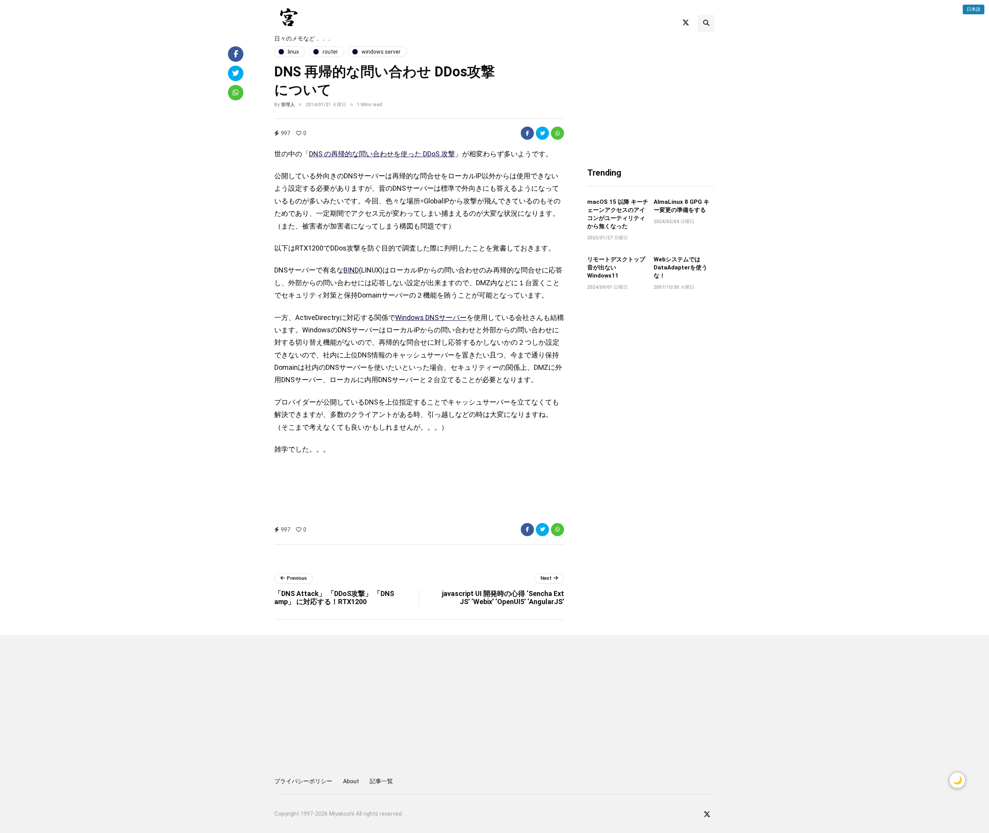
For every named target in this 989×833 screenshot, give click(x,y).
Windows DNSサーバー (431, 317)
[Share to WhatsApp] (557, 133)
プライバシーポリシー (303, 781)
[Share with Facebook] (527, 133)
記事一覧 (381, 781)
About (351, 781)
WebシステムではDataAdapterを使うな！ (680, 267)
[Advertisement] (505, 21)
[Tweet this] (542, 133)
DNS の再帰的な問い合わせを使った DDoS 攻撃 (382, 154)
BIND (351, 270)
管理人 (288, 104)
